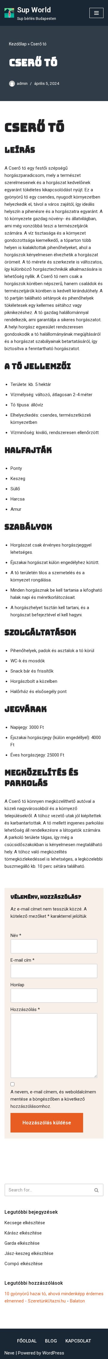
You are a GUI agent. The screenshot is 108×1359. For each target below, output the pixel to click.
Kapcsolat (78, 1341)
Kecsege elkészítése (24, 1222)
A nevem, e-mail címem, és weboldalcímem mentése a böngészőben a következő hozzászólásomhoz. (53, 1099)
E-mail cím (22, 960)
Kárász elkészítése (23, 1233)
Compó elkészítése (23, 1263)
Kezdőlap (18, 44)
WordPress (53, 1353)
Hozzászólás (25, 1009)
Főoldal (27, 1341)
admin (22, 83)
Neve (9, 1353)
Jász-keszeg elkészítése (28, 1253)
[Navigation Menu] (96, 13)
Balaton (77, 1301)
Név (15, 935)
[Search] (97, 1190)
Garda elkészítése (22, 1243)
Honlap (17, 985)
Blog (51, 1341)
